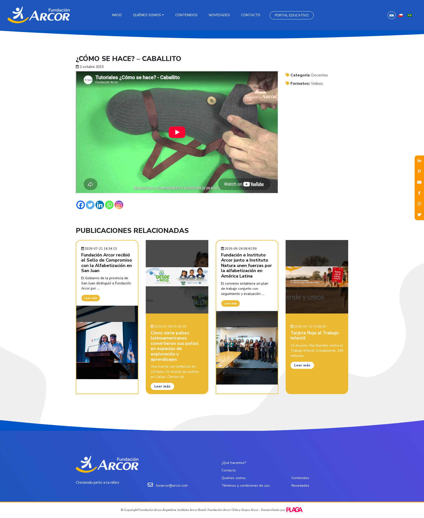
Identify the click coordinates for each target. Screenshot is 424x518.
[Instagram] (119, 205)
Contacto (250, 15)
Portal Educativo (292, 15)
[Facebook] (80, 205)
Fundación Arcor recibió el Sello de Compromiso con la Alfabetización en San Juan (106, 263)
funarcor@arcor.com (172, 485)
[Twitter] (90, 205)
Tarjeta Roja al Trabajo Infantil (315, 335)
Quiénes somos (147, 15)
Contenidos (186, 15)
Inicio (117, 15)
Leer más (90, 298)
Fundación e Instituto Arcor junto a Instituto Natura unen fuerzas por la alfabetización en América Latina (246, 265)
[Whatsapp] (109, 205)
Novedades (219, 15)
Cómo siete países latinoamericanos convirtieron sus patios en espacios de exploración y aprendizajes (175, 346)
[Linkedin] (99, 205)
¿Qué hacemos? (234, 462)
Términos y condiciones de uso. (246, 485)
